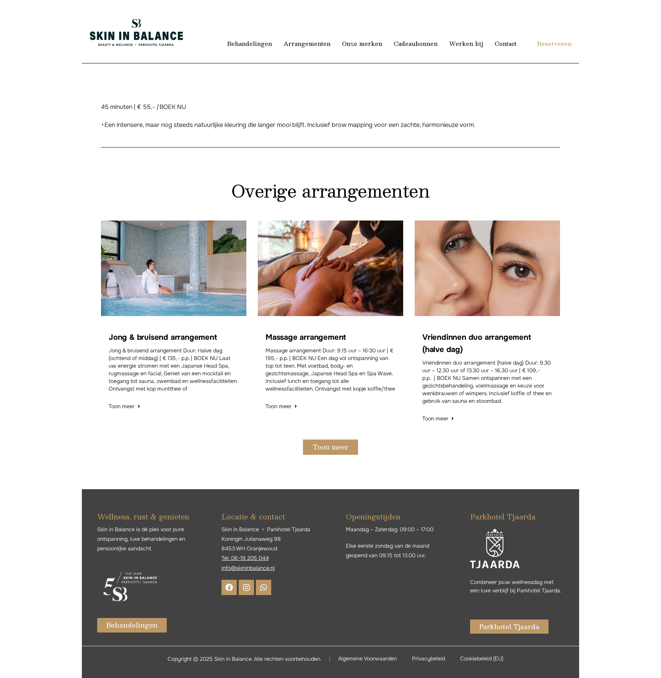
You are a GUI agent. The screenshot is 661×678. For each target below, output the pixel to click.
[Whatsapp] (263, 587)
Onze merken (362, 43)
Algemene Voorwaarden (367, 658)
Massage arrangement (305, 337)
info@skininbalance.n (247, 567)
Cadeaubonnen (416, 43)
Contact (505, 43)
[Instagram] (246, 587)
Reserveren (554, 43)
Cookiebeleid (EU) (481, 658)
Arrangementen (306, 43)
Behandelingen (249, 43)
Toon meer (122, 406)
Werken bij (466, 43)
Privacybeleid (428, 658)
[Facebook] (229, 587)
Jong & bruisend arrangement (163, 337)
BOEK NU (173, 107)
